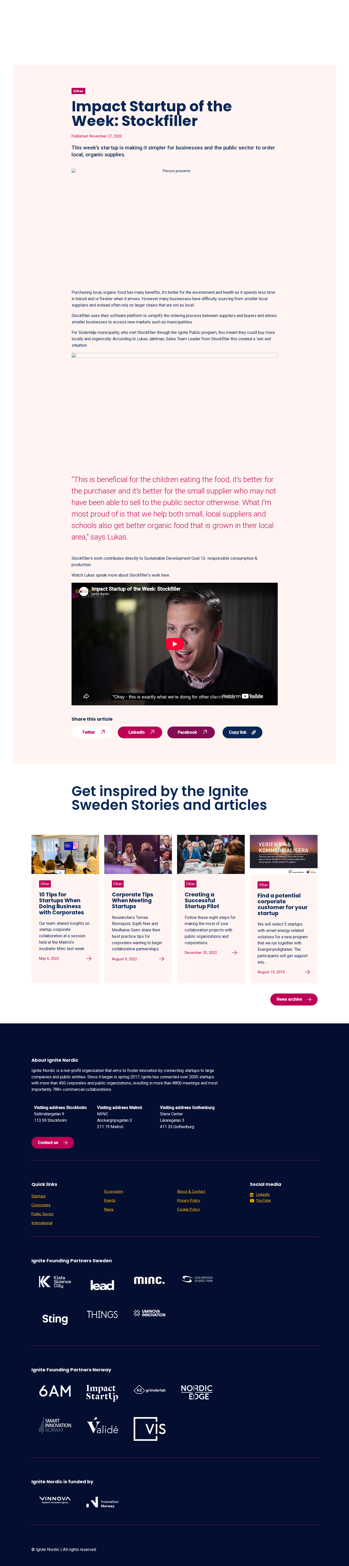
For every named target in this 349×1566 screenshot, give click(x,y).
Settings (278, 1554)
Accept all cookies (320, 1554)
